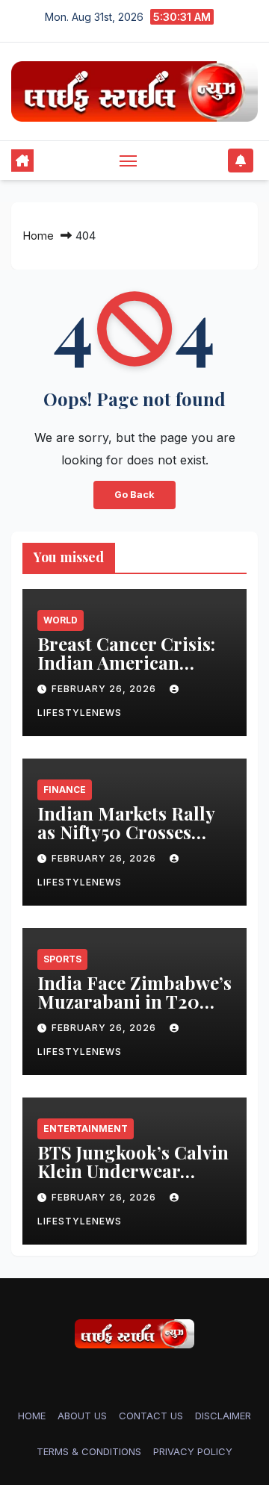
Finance (64, 789)
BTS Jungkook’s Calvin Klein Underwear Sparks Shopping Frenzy (133, 1180)
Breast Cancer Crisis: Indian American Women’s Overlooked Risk (126, 672)
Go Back (134, 494)
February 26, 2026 (105, 688)
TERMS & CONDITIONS (89, 1451)
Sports (62, 959)
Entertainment (85, 1128)
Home (38, 235)
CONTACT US (151, 1416)
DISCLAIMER (223, 1416)
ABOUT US (82, 1416)
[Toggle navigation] (128, 160)
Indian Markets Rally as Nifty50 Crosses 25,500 (125, 831)
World (60, 620)
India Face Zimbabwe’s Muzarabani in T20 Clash (134, 1001)
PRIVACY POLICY (192, 1451)
